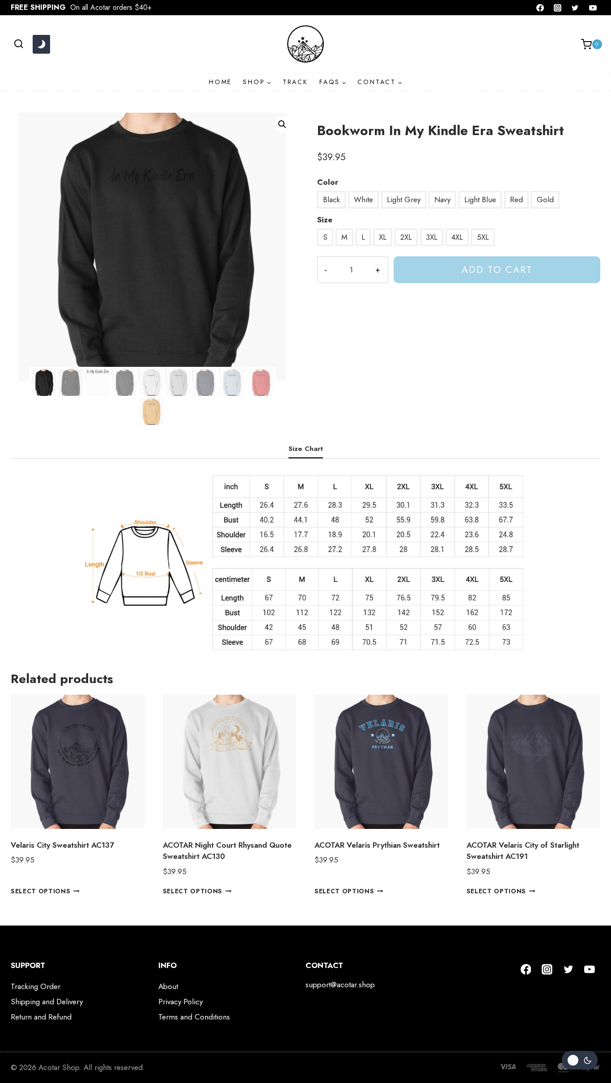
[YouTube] (592, 7)
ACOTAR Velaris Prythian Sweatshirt (377, 845)
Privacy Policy (180, 1001)
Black (331, 199)
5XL (483, 237)
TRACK (295, 81)
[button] (282, 124)
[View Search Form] (18, 44)
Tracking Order (35, 986)
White (363, 199)
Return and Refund (41, 1016)
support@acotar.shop (340, 984)
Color (327, 182)
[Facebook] (540, 7)
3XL (431, 237)
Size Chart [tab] (306, 449)
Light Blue (480, 199)
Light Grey (403, 199)
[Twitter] (575, 7)
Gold (545, 199)
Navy (442, 199)
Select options (41, 890)
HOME (220, 81)
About (168, 986)
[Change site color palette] (41, 44)
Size (324, 219)
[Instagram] (557, 7)
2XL (406, 237)
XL (382, 237)
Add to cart (497, 269)
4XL (457, 237)
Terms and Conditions (194, 1016)
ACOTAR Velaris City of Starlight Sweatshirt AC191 (523, 851)
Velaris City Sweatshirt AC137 (62, 845)
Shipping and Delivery (47, 1001)
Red (516, 199)
